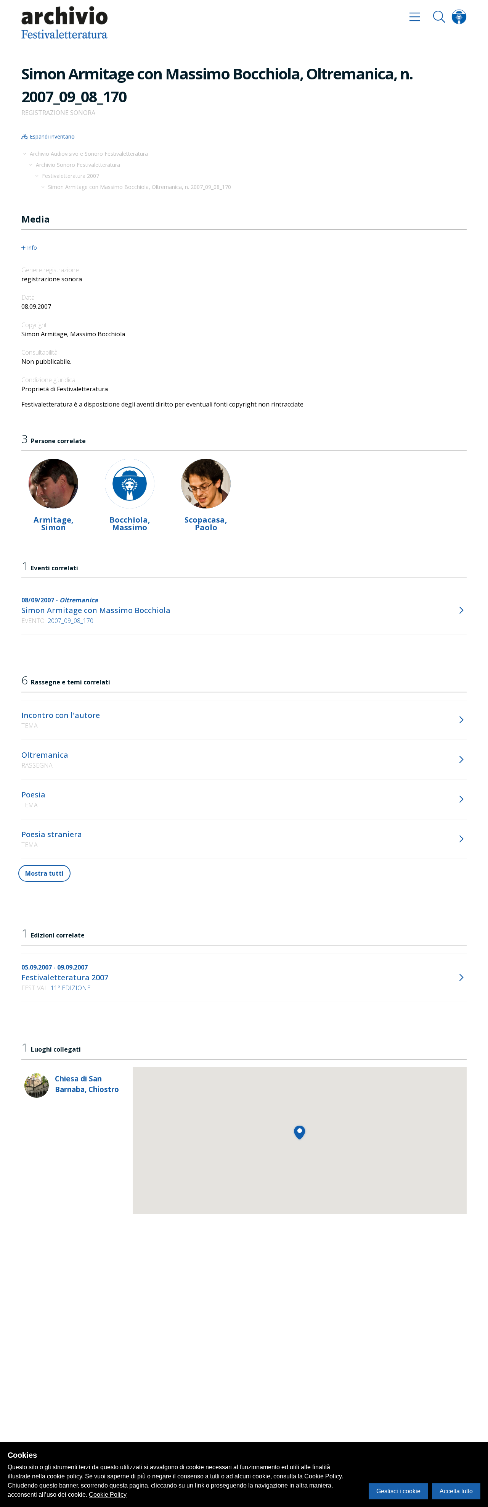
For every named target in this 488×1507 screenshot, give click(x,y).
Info (32, 248)
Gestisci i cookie (398, 1491)
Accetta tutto (456, 1491)
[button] (299, 1132)
